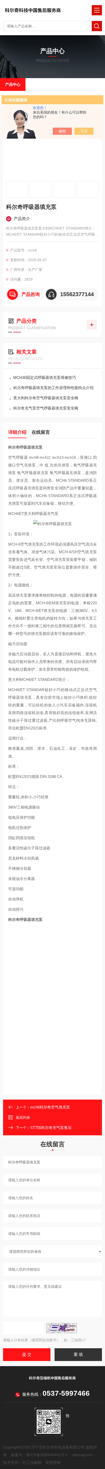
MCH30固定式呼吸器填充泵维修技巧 (44, 377)
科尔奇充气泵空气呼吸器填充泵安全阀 (45, 408)
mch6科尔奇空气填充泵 (50, 1107)
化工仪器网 (31, 1462)
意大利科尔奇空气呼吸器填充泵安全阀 (45, 398)
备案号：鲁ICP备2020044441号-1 (39, 1455)
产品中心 (12, 84)
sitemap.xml (82, 1455)
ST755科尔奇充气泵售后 (51, 1127)
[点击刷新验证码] (61, 1328)
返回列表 (23, 1117)
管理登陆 (53, 1462)
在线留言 (41, 432)
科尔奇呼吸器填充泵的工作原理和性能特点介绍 (53, 388)
